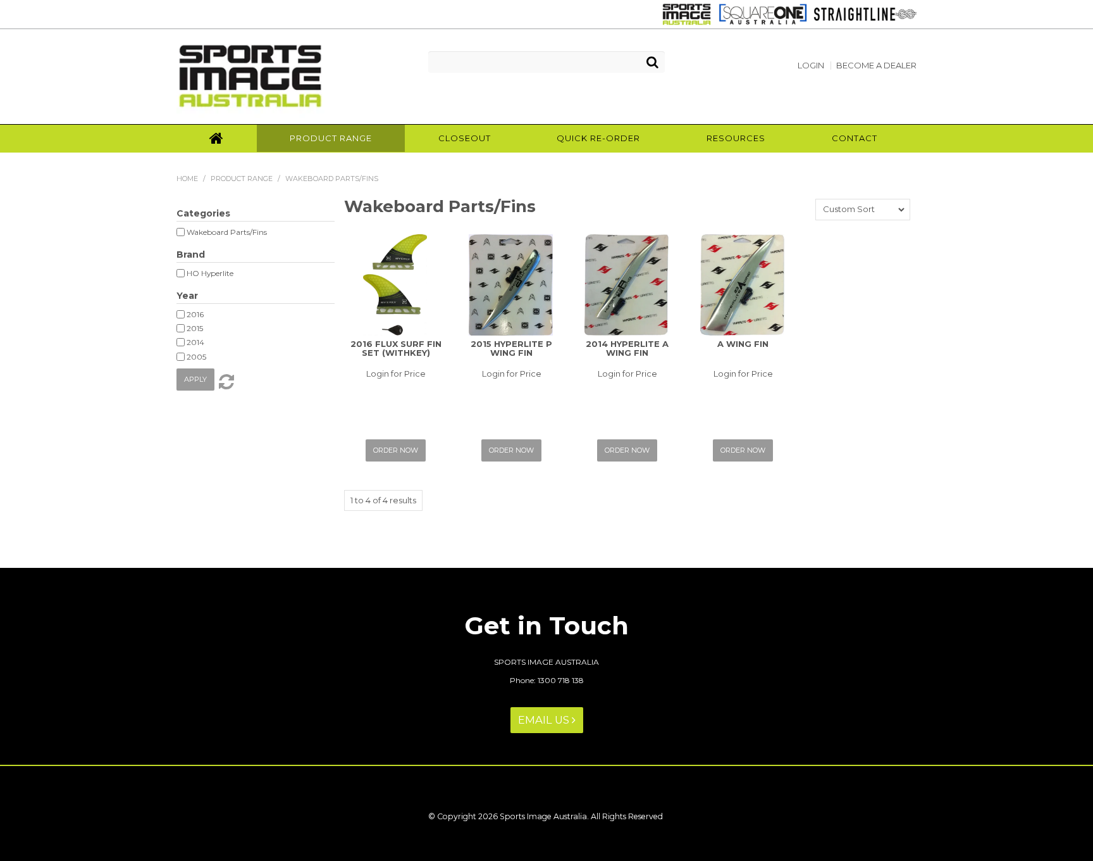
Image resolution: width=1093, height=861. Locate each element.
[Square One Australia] (759, 13)
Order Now (395, 450)
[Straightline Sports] (862, 13)
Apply (195, 379)
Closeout (464, 138)
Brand (190, 254)
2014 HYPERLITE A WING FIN (627, 348)
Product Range (331, 138)
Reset (225, 382)
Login (811, 65)
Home (216, 138)
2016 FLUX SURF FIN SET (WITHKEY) (396, 348)
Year (187, 295)
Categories (203, 213)
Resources (736, 138)
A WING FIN (743, 344)
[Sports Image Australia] (684, 13)
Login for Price (396, 373)
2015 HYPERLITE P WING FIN (511, 348)
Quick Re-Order (598, 138)
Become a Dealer (876, 65)
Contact (854, 138)
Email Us (545, 719)
